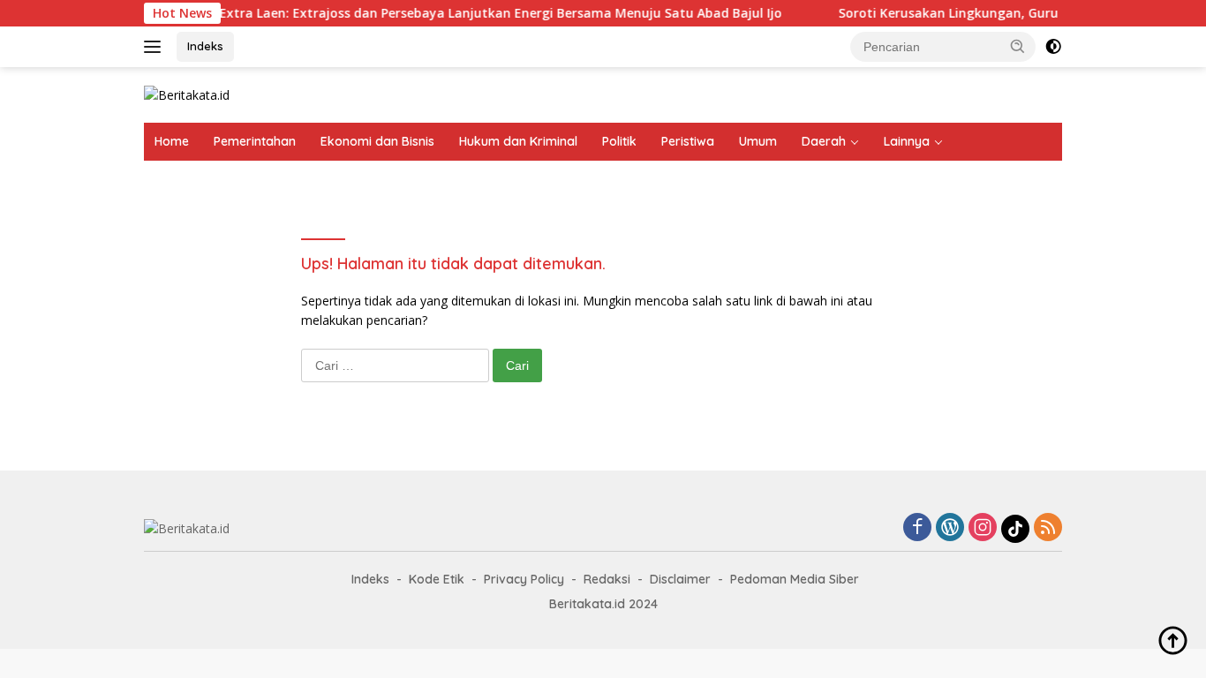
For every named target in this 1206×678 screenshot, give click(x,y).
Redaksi (607, 579)
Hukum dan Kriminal (518, 141)
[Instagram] (983, 528)
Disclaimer (680, 579)
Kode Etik (436, 579)
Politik (619, 141)
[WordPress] (950, 528)
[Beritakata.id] (187, 94)
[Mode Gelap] (1053, 47)
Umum (758, 141)
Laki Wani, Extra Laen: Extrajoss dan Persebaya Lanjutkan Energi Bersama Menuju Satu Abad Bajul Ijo (454, 13)
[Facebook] (917, 528)
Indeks (205, 46)
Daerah (824, 141)
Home (172, 141)
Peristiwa (687, 141)
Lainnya (907, 141)
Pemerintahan (255, 141)
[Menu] (156, 47)
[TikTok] (1015, 529)
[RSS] (1048, 528)
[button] (1018, 46)
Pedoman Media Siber (794, 579)
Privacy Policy (524, 579)
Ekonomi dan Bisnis (377, 141)
